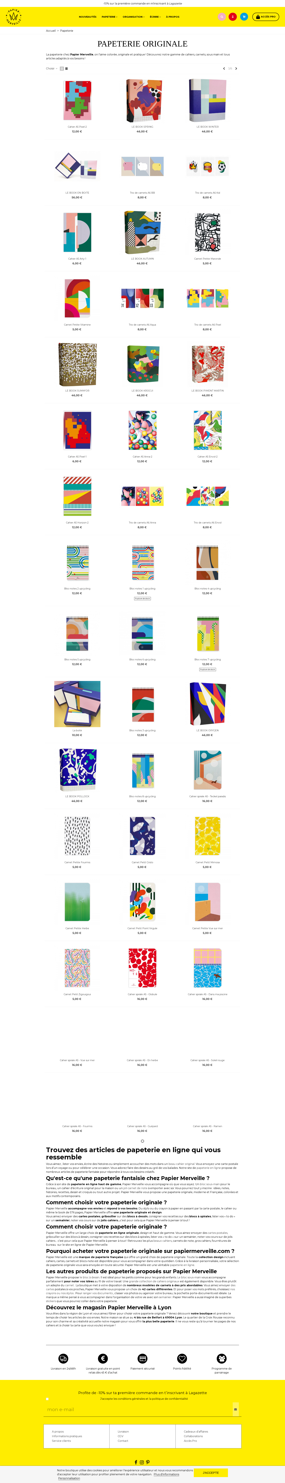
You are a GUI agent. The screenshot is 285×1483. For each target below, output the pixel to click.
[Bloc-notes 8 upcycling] (142, 770)
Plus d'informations (166, 1474)
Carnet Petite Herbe (77, 928)
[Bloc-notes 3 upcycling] (142, 704)
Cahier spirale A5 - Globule (142, 994)
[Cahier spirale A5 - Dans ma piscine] (208, 968)
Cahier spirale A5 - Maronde (142, 1324)
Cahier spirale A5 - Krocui (142, 1390)
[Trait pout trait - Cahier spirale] (208, 1298)
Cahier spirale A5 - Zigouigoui (77, 1192)
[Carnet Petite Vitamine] (77, 298)
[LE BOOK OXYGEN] (208, 704)
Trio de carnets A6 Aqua (142, 324)
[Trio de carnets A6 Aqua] (142, 298)
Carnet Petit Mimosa (208, 862)
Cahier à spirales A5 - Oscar (142, 1192)
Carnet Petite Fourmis (77, 862)
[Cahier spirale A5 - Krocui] (142, 1364)
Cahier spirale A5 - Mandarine (207, 1390)
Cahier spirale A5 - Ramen (207, 1126)
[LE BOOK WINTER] (208, 100)
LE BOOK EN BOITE (77, 192)
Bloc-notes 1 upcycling (142, 588)
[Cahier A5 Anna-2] (142, 430)
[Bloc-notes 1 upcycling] (142, 562)
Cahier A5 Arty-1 (77, 258)
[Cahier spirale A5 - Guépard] (142, 1100)
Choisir (50, 68)
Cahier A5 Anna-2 (142, 456)
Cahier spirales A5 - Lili (77, 1258)
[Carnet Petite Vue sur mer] (208, 902)
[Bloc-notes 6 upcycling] (142, 633)
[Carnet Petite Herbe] (77, 902)
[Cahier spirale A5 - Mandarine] (208, 1364)
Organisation (132, 16)
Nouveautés (87, 16)
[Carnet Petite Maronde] (208, 232)
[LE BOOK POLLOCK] (77, 770)
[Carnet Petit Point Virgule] (142, 902)
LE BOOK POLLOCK (77, 796)
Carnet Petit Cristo (142, 862)
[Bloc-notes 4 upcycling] (208, 562)
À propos (172, 16)
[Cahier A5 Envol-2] (208, 430)
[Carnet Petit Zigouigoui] (77, 968)
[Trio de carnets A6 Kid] (208, 166)
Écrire (154, 16)
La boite (77, 730)
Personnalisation (69, 1478)
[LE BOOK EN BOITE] (77, 166)
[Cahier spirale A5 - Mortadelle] (142, 1232)
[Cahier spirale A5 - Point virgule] (208, 1232)
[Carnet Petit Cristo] (142, 836)
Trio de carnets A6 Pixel (207, 324)
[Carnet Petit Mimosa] (208, 836)
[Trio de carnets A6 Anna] (142, 496)
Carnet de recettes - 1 (207, 1456)
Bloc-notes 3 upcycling (142, 730)
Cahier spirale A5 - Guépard (142, 1126)
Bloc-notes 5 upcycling (77, 659)
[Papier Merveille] (24, 17)
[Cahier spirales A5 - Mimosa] (208, 1166)
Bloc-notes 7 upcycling (207, 659)
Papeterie (108, 16)
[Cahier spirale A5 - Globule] (142, 968)
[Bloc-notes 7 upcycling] (208, 633)
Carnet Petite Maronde (207, 258)
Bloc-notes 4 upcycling (207, 588)
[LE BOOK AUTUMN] (142, 232)
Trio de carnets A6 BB (142, 192)
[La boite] (77, 704)
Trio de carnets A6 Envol (208, 522)
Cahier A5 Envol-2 (208, 456)
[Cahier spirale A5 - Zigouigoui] (77, 1166)
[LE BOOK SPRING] (142, 100)
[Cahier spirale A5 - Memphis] (77, 1364)
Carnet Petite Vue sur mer (207, 928)
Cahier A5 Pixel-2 (77, 126)
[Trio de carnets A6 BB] (142, 166)
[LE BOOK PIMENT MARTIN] (208, 364)
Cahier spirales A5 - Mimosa (207, 1192)
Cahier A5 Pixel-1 (77, 456)
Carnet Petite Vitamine (77, 324)
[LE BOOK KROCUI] (142, 364)
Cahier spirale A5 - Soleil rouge (207, 1060)
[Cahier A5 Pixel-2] (77, 100)
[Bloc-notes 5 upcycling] (77, 633)
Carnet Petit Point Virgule (142, 928)
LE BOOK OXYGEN (207, 730)
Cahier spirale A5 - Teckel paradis (207, 796)
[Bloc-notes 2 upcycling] (77, 562)
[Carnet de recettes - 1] (208, 1430)
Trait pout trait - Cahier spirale (207, 1324)
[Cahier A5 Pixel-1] (77, 430)
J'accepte (211, 1472)
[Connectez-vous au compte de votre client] (233, 17)
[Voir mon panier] (245, 17)
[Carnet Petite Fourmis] (77, 836)
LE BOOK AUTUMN (142, 258)
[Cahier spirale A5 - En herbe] (142, 1034)
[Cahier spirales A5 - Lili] (77, 1232)
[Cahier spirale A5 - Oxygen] (142, 1430)
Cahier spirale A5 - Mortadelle (142, 1258)
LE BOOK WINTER (208, 126)
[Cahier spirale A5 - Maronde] (142, 1298)
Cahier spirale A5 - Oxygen (142, 1456)
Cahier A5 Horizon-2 (77, 522)
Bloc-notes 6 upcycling (142, 659)
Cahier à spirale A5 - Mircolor (77, 1324)
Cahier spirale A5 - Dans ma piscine (207, 994)
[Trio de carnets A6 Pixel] (208, 298)
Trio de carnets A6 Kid (207, 192)
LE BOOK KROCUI (142, 390)
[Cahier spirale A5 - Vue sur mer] (77, 1034)
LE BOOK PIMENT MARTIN (207, 390)
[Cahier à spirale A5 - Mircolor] (77, 1298)
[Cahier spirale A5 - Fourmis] (77, 1100)
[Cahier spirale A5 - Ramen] (208, 1100)
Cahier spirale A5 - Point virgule (207, 1258)
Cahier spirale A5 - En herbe (142, 1060)
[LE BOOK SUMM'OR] (77, 364)
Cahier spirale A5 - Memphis (77, 1390)
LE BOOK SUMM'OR (77, 390)
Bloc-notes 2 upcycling (77, 588)
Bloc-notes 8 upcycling (142, 796)
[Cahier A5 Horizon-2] (77, 496)
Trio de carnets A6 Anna (142, 522)
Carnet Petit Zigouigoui (77, 994)
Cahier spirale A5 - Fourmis (77, 1126)
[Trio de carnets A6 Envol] (208, 496)
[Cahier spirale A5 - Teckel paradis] (208, 770)
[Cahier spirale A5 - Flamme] (77, 1430)
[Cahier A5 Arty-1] (77, 232)
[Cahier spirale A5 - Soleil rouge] (208, 1034)
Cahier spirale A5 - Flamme (77, 1456)
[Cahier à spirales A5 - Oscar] (142, 1166)
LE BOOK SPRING (142, 126)
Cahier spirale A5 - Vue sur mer (77, 1060)
